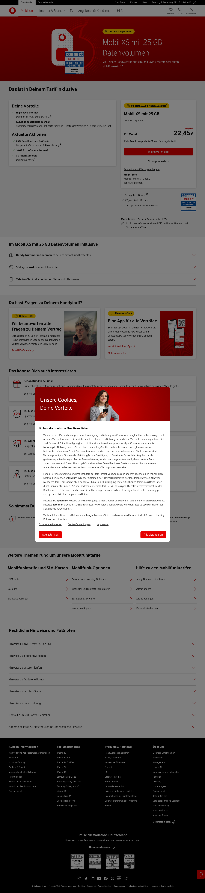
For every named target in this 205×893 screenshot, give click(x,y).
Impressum (103, 524)
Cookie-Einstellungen (79, 524)
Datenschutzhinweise (50, 524)
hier (91, 442)
